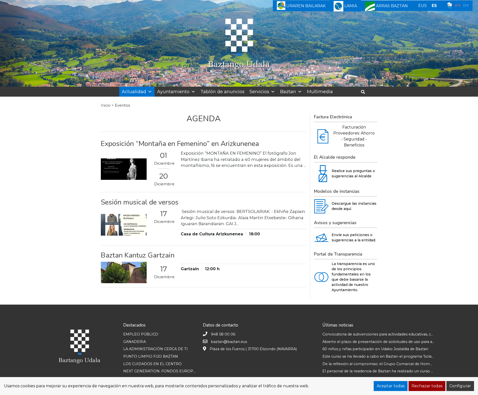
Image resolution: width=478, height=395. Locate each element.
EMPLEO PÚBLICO (140, 334)
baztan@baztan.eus (229, 341)
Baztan (288, 91)
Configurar (460, 386)
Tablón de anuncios (222, 91)
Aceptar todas (391, 386)
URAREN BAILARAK (305, 5)
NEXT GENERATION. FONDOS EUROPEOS (162, 371)
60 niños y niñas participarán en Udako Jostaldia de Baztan (375, 349)
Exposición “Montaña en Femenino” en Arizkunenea (180, 143)
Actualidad (134, 91)
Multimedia (320, 91)
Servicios (259, 91)
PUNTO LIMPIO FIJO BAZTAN (150, 356)
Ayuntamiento (173, 91)
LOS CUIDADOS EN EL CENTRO (152, 364)
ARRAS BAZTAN (391, 5)
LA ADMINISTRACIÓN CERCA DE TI (155, 349)
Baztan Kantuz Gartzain (138, 255)
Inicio (106, 105)
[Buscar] (365, 92)
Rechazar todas (427, 386)
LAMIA (350, 5)
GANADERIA (134, 341)
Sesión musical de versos (140, 202)
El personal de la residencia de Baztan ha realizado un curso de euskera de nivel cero (398, 371)
